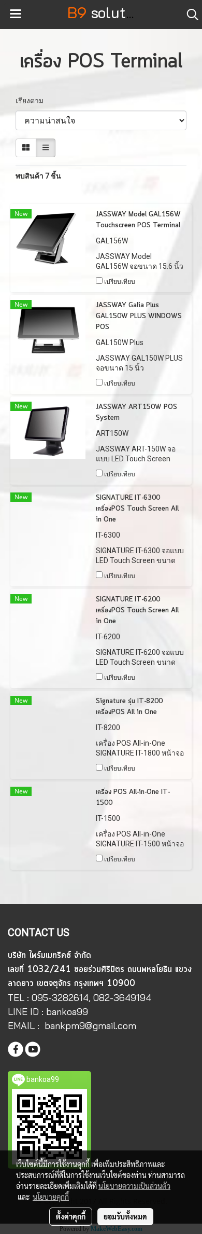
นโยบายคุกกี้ (51, 1196)
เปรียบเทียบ (119, 281)
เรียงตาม (32, 101)
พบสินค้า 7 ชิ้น (38, 176)
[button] (189, 14)
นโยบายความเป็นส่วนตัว (134, 1185)
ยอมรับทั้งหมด (125, 1216)
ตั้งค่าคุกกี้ (70, 1216)
